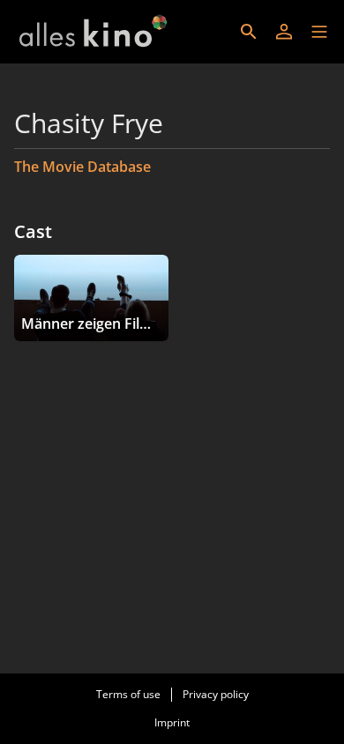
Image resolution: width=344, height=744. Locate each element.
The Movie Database (82, 166)
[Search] (248, 31)
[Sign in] (284, 31)
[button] (319, 31)
